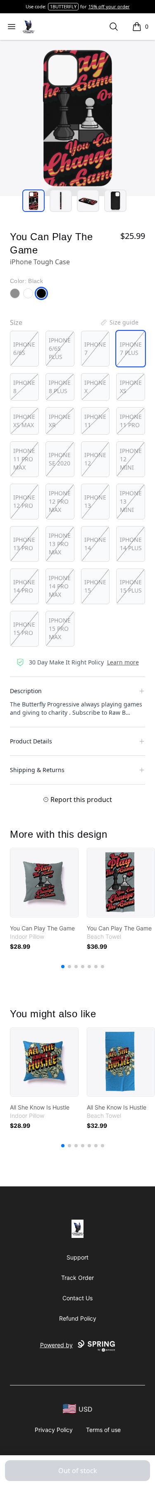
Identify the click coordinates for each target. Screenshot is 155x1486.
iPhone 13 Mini (131, 501)
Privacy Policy (54, 1429)
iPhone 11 (95, 421)
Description (26, 691)
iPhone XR (60, 421)
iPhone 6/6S (24, 348)
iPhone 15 (95, 586)
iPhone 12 (95, 459)
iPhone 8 (24, 387)
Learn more (123, 662)
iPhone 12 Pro (24, 501)
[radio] (24, 349)
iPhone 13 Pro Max (60, 543)
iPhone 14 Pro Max (60, 586)
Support (77, 1257)
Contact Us (77, 1297)
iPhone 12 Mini (131, 459)
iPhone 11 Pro (131, 421)
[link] (44, 882)
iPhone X (95, 387)
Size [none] (16, 322)
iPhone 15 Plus (131, 586)
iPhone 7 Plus (131, 348)
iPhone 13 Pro (24, 544)
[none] (119, 322)
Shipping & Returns (37, 770)
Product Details (31, 741)
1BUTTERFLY (63, 6)
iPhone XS (131, 387)
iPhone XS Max (24, 421)
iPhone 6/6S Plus (60, 348)
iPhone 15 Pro (24, 628)
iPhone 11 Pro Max (24, 459)
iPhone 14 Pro (24, 586)
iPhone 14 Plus (131, 544)
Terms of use (103, 1429)
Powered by (56, 1344)
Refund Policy (77, 1318)
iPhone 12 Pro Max (60, 501)
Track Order (77, 1277)
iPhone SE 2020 (60, 459)
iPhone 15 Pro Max (60, 628)
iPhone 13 (95, 501)
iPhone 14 (95, 544)
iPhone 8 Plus (60, 387)
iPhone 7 (95, 348)
